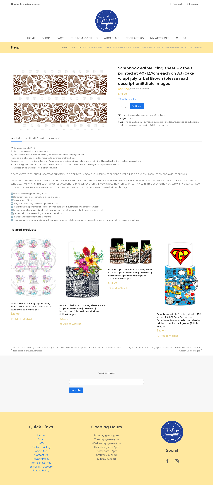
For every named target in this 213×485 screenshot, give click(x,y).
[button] (176, 38)
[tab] (16, 138)
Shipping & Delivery (41, 466)
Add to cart (137, 106)
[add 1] (125, 104)
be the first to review (139, 89)
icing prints (129, 122)
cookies (180, 122)
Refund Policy (41, 470)
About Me (41, 451)
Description (16, 138)
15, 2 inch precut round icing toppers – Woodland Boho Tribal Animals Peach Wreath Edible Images (163, 349)
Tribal (131, 118)
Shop (41, 439)
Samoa (138, 122)
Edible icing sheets (158, 125)
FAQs (41, 443)
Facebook (177, 4)
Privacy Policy (41, 458)
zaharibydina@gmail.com (27, 4)
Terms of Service (41, 462)
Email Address (106, 373)
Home (41, 435)
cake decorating (141, 125)
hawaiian (194, 122)
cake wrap (128, 125)
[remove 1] (125, 107)
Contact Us (41, 454)
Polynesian (148, 122)
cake (187, 122)
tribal (120, 125)
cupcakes (158, 122)
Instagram (194, 4)
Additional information (35, 138)
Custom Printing (41, 447)
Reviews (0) (54, 138)
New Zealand (170, 122)
